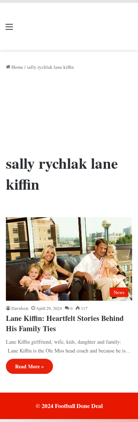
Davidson (19, 308)
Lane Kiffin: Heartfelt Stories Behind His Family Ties (65, 323)
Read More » (29, 366)
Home (16, 67)
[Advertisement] (69, 114)
